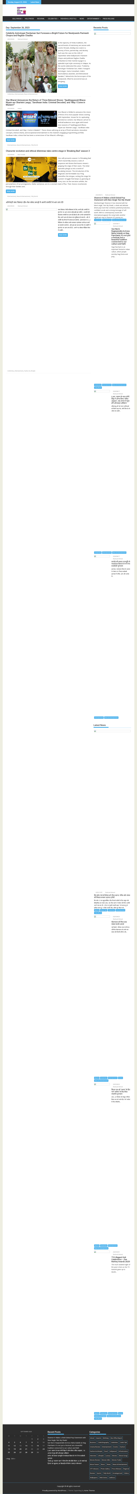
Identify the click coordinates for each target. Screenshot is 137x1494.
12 (15, 1446)
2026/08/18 (98, 195)
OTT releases (94, 1469)
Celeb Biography (103, 1442)
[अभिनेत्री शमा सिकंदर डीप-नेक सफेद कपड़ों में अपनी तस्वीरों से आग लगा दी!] (31, 209)
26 (15, 1452)
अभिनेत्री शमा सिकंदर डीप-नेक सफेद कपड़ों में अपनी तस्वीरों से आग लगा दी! (34, 202)
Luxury (108, 1456)
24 (44, 1449)
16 (38, 1446)
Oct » (13, 1458)
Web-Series (103, 1478)
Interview (93, 1456)
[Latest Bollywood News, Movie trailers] (8, 18)
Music (103, 1464)
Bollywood (17, 19)
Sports (99, 1473)
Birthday (106, 1438)
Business (93, 1442)
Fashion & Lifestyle (68, 19)
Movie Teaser (94, 1464)
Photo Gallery (105, 1469)
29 (32, 1452)
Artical (92, 1438)
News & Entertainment (30, 94)
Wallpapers (94, 1478)
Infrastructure (123, 1451)
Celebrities (52, 19)
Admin (20, 108)
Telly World (34, 145)
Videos (126, 1473)
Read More (63, 86)
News (82, 19)
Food (106, 1451)
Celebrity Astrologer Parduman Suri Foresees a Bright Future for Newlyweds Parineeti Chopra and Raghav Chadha (47, 34)
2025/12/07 (98, 892)
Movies (114, 1456)
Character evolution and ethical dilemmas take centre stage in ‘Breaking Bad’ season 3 (48, 151)
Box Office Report (116, 1438)
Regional (41, 19)
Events (120, 1078)
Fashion (122, 1447)
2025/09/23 (116, 917)
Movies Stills (106, 1460)
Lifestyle (101, 1456)
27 (20, 1452)
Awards (97, 910)
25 (9, 1452)
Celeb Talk (104, 910)
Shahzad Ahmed (23, 39)
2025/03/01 (116, 1252)
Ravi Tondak (21, 155)
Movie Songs (123, 1456)
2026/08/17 (116, 224)
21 (26, 1449)
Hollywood (29, 19)
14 (26, 1446)
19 (15, 1449)
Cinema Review (95, 1447)
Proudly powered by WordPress (54, 1490)
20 (20, 1449)
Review (92, 1473)
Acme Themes (89, 1490)
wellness (112, 1478)
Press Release (108, 19)
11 (9, 1446)
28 (26, 1452)
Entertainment (93, 19)
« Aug (8, 1458)
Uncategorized (117, 1473)
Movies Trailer (116, 1460)
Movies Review (95, 1460)
